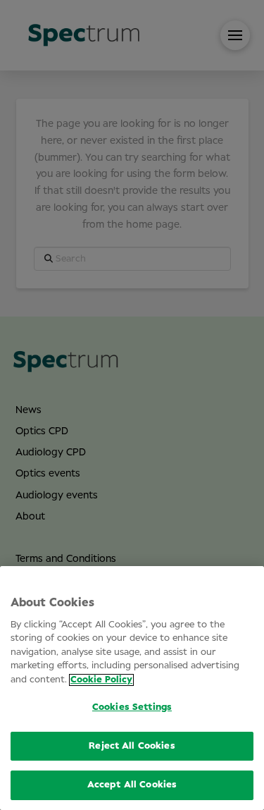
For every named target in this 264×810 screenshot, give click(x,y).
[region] (132, 688)
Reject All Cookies (132, 746)
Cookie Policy (101, 680)
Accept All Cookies (132, 785)
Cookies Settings (132, 707)
